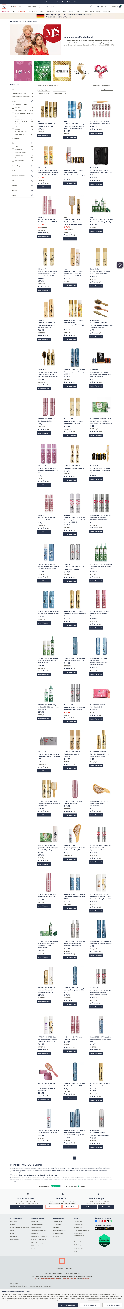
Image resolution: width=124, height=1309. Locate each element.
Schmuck (77, 11)
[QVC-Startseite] (11, 21)
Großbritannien (59, 1268)
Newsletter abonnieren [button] (26, 1207)
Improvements (47, 1286)
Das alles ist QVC (78, 1224)
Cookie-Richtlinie (93, 1300)
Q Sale (58, 11)
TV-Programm (57, 1224)
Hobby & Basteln (95, 11)
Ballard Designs (18, 1286)
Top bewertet (50, 11)
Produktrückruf (14, 1239)
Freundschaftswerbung (59, 1230)
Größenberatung (36, 1227)
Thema (14, 185)
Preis (14, 181)
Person (14, 190)
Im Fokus (15, 171)
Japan (70, 1268)
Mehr (14, 1181)
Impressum (85, 1278)
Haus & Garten (107, 11)
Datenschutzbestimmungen (50, 1278)
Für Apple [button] (89, 1207)
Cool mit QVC (33, 11)
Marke (14, 101)
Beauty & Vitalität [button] (44, 93)
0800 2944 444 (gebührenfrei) (19, 1227)
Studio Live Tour (78, 1248)
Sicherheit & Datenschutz (38, 1239)
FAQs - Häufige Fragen (38, 1242)
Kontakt (12, 1224)
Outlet (75, 1251)
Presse (12, 1233)
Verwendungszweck (18, 176)
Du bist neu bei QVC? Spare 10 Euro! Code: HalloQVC (61, 1)
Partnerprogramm (58, 1233)
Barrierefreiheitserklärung (81, 1230)
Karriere (76, 1238)
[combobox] (63, 6)
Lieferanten (13, 1236)
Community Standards (69, 1278)
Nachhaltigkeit (78, 1227)
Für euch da (56, 1236)
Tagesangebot (6, 11)
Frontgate (25, 1286)
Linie (13, 143)
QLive (12, 1230)
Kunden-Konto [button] (53, 1207)
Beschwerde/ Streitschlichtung (40, 1249)
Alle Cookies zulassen (68, 1305)
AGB (36, 1278)
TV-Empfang (77, 1245)
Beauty (71, 11)
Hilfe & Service (35, 1246)
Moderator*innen (79, 1242)
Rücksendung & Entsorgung (39, 1236)
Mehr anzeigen (16, 138)
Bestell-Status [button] (70, 1207)
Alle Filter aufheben (107, 90)
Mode (64, 11)
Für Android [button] (106, 1207)
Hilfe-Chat (13, 1221)
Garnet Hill (32, 1286)
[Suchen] (90, 6)
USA (53, 1268)
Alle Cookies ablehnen (90, 1305)
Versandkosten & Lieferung (39, 1230)
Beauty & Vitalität (19, 21)
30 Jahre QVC (22, 11)
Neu (14, 11)
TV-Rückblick (32, 6)
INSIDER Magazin (58, 1221)
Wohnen (85, 11)
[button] (101, 7)
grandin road (39, 1286)
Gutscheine (56, 1227)
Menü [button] (12, 6)
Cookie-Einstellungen (112, 1305)
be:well (41, 11)
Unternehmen (78, 1221)
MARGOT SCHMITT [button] (60, 93)
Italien (66, 1268)
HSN (11, 1286)
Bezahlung (34, 1233)
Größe (14, 195)
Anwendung (16, 166)
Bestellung (34, 1221)
